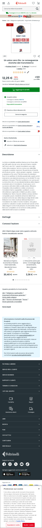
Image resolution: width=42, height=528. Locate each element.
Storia (25, 300)
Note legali (6, 307)
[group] (21, 13)
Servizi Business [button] (8, 375)
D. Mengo (25, 66)
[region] (21, 507)
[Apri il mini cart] (38, 3)
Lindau (19, 69)
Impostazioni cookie (13, 525)
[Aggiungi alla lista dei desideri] (35, 56)
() (25, 72)
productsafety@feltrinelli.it (21, 355)
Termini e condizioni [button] (9, 386)
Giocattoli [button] (6, 435)
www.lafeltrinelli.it (25, 335)
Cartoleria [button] (6, 441)
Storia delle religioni (9, 297)
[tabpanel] (21, 38)
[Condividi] (39, 56)
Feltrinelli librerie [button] (8, 364)
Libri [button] (3, 419)
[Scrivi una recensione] (28, 72)
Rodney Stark (11, 66)
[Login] (8, 3)
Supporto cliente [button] (8, 380)
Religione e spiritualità (14, 293)
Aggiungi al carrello (22, 90)
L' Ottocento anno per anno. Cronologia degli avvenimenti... (31, 263)
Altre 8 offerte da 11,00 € (22, 84)
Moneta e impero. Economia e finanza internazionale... (10, 263)
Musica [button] (5, 424)
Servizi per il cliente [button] (9, 369)
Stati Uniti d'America (20, 145)
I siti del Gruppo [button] (8, 391)
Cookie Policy (20, 521)
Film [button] (3, 430)
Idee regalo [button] (6, 446)
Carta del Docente (23, 121)
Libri (3, 293)
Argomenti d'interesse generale (13, 295)
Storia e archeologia (14, 300)
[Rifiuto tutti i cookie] (39, 489)
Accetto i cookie (29, 525)
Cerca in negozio (21, 114)
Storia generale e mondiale (12, 302)
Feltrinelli (11, 84)
